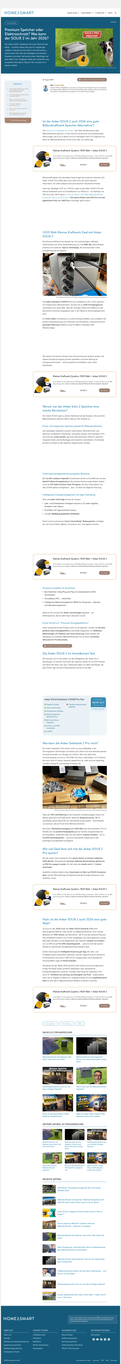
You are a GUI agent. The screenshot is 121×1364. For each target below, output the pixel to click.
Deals (80, 1024)
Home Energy (86, 13)
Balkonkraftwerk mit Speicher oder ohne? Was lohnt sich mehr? (57, 1058)
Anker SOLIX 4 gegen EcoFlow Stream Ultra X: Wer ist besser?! (79, 1212)
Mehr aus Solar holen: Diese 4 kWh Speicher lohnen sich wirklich (90, 1115)
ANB (102, 1360)
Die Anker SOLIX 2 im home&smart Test (15, 104)
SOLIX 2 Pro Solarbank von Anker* (60, 130)
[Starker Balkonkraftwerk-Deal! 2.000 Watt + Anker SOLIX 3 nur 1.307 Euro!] (49, 1296)
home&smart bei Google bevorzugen (93, 80)
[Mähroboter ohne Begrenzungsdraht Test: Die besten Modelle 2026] (49, 1189)
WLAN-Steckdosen (40, 1345)
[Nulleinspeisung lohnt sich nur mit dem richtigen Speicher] (58, 1075)
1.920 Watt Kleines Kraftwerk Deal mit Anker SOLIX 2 (19, 95)
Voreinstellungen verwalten (83, 1360)
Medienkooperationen (13, 1348)
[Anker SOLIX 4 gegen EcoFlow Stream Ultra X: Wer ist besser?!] (49, 1213)
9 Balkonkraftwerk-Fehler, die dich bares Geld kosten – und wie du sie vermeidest (81, 1272)
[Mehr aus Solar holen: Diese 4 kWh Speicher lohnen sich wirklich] (91, 1102)
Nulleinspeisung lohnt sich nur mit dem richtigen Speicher (57, 1087)
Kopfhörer (37, 1341)
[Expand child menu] (78, 13)
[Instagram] (105, 1339)
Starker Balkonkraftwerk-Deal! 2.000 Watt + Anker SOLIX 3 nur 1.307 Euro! (81, 1296)
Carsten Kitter (59, 85)
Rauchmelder (67, 1334)
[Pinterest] (101, 1339)
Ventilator (37, 1338)
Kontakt (7, 1338)
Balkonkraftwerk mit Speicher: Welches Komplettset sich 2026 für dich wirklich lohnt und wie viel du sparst (80, 1201)
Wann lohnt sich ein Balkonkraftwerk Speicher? (91, 1087)
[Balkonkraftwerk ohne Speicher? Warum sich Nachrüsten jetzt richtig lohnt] (91, 1045)
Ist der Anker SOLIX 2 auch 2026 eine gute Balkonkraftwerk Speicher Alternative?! (18, 90)
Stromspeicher (11, 23)
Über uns (7, 1334)
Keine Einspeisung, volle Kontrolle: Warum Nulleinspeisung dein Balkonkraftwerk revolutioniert (81, 1248)
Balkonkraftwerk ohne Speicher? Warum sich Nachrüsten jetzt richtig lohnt (91, 1059)
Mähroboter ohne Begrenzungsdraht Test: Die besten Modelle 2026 (79, 1189)
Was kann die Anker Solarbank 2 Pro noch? (18, 109)
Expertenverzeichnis (12, 1345)
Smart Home (72, 13)
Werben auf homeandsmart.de (16, 1341)
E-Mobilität (99, 13)
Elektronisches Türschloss (72, 1345)
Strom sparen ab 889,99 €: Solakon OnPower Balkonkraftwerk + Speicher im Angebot (76, 1224)
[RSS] (108, 1339)
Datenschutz (114, 1360)
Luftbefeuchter (39, 1334)
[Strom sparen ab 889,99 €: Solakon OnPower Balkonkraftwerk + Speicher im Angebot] (49, 1225)
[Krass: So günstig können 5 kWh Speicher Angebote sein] (58, 1102)
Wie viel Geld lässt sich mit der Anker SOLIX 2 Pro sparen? (17, 113)
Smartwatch (38, 1348)
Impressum (96, 1360)
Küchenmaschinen (69, 1341)
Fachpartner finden (12, 1351)
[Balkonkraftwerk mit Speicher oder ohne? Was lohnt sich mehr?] (58, 1045)
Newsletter (95, 1334)
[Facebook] (93, 1339)
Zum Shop (104, 165)
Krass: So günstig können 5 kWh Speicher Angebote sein (56, 1115)
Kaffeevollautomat (69, 1338)
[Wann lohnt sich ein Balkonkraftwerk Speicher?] (91, 1075)
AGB (107, 1360)
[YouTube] (97, 1339)
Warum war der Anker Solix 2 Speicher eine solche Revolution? (18, 100)
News (110, 13)
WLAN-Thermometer (70, 1348)
